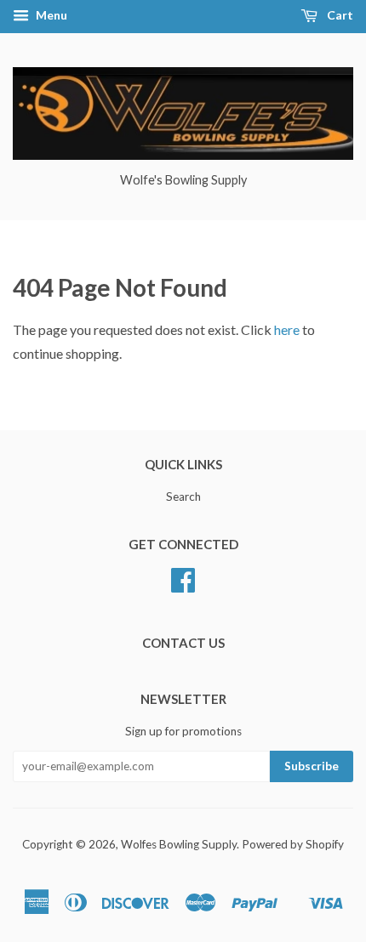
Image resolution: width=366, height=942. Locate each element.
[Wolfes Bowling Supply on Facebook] (183, 586)
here (287, 329)
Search (183, 496)
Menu (50, 15)
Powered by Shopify (293, 844)
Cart (338, 15)
